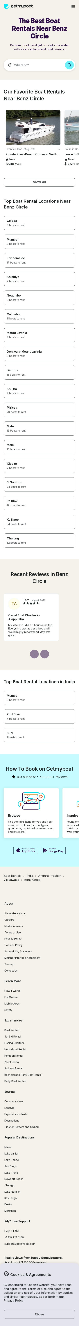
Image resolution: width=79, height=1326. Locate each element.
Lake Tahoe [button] (11, 1159)
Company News (14, 1101)
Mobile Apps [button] (12, 1003)
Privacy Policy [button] (14, 1300)
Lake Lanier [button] (11, 1153)
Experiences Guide (16, 1114)
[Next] (44, 654)
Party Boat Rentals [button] (15, 1081)
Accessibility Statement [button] (18, 951)
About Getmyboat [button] (15, 913)
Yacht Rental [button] (11, 1062)
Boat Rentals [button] (11, 1030)
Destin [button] (8, 1204)
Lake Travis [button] (11, 1172)
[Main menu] (73, 6)
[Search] (69, 65)
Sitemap (9, 964)
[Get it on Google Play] (53, 851)
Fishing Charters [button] (14, 1042)
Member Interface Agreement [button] (22, 957)
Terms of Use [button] (37, 1289)
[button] (33, 127)
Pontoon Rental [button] (13, 1055)
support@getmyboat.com (19, 1243)
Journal (9, 1091)
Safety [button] (8, 1009)
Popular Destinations (19, 1137)
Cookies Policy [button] (13, 945)
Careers (9, 919)
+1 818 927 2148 (14, 1237)
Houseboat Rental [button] (15, 1049)
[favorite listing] (59, 149)
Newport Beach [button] (13, 1178)
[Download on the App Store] (25, 851)
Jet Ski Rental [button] (12, 1036)
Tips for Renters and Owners (22, 1126)
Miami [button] (7, 1147)
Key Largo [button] (10, 1198)
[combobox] (33, 65)
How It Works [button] (12, 990)
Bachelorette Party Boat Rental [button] (23, 1074)
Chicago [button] (9, 1185)
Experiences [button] (13, 1020)
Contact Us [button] (11, 970)
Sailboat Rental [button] (13, 1068)
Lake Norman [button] (12, 1191)
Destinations (11, 1120)
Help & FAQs (11, 1231)
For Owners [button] (11, 997)
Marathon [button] (10, 1210)
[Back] (34, 654)
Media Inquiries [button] (13, 926)
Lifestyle (9, 1107)
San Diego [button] (10, 1166)
